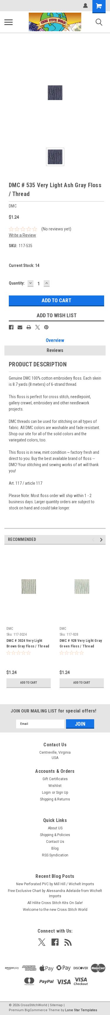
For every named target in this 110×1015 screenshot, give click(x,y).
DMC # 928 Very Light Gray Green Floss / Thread (81, 643)
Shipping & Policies (55, 835)
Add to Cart (28, 682)
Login (46, 792)
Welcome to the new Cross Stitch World (55, 910)
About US (55, 828)
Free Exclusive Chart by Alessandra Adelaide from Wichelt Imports (55, 893)
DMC (9, 629)
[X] (37, 327)
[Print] (28, 327)
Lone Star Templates (81, 1010)
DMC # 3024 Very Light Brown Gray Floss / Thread (27, 643)
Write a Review (22, 235)
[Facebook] (11, 327)
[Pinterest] (46, 327)
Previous (94, 539)
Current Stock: (24, 265)
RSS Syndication (55, 855)
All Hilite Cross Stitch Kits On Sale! (55, 903)
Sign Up (62, 792)
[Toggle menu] (8, 22)
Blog (55, 848)
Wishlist (55, 786)
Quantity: (17, 283)
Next (102, 539)
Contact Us (55, 842)
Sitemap (56, 1005)
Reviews (55, 350)
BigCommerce (36, 1010)
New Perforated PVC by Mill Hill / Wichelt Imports (55, 884)
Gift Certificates (55, 779)
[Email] (20, 327)
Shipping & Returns (55, 799)
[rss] (68, 942)
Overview (55, 340)
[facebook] (55, 942)
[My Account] (85, 5)
